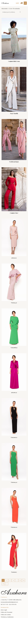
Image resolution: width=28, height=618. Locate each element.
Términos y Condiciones (7, 617)
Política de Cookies (6, 614)
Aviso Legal (4, 610)
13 (20, 580)
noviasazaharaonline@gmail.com (9, 602)
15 (3, 584)
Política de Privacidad (6, 612)
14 (23, 580)
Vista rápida (14, 58)
